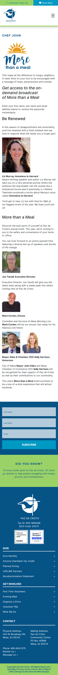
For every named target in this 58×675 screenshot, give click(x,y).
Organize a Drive (12, 601)
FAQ (12, 671)
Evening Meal (10, 596)
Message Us (10, 654)
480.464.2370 (18, 648)
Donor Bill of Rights (41, 669)
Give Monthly (10, 556)
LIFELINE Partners (12, 571)
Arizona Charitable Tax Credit (18, 561)
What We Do (9, 611)
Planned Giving (11, 566)
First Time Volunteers (14, 591)
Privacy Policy (24, 669)
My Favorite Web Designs (37, 671)
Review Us (9, 651)
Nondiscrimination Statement (18, 576)
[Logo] (29, 506)
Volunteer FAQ (10, 606)
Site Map (11, 669)
